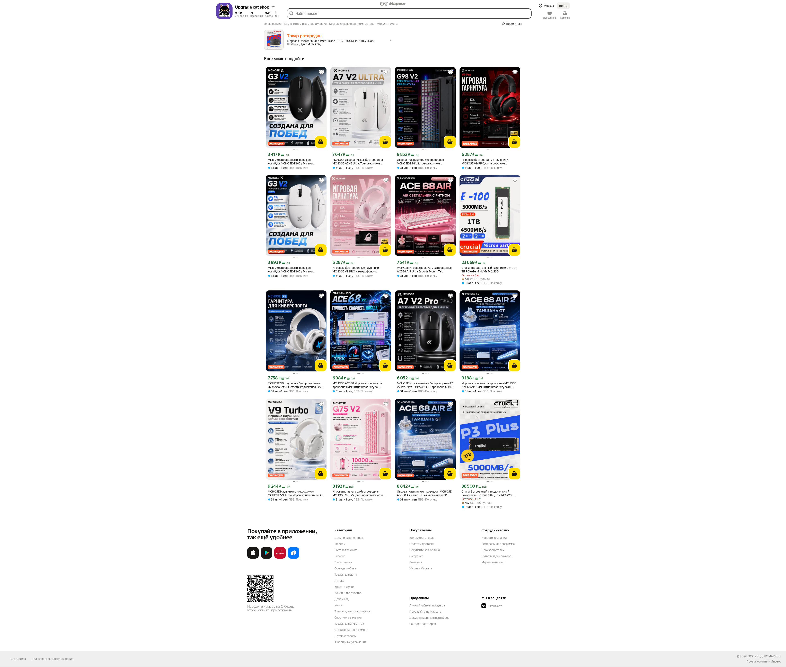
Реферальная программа (498, 544)
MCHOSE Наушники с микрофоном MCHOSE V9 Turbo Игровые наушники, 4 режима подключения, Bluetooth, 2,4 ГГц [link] (294, 493)
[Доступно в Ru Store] (293, 557)
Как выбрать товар (421, 537)
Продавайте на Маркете (425, 611)
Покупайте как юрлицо (424, 550)
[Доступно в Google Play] (266, 557)
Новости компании (494, 537)
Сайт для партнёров (422, 623)
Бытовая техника (345, 550)
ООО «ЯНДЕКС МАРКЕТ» (764, 656)
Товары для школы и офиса (352, 611)
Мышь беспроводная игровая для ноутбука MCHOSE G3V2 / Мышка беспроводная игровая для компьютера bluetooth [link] (294, 161)
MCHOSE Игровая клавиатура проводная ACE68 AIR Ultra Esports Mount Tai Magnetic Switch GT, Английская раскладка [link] (425, 269)
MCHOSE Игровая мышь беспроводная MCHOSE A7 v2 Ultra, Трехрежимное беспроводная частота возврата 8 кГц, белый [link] (358, 161)
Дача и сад (341, 599)
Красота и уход (344, 586)
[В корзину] (321, 142)
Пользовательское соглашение (52, 658)
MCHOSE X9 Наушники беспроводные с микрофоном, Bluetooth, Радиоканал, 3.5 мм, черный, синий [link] (294, 385)
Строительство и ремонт (351, 629)
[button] (273, 7)
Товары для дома (345, 574)
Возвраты (415, 562)
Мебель (339, 544)
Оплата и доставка (421, 544)
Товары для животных (349, 623)
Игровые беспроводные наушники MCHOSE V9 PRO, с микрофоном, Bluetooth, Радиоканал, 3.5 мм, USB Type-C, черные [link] (490, 161)
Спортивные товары (348, 617)
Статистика (18, 658)
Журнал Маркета (420, 568)
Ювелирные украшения (350, 642)
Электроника (343, 562)
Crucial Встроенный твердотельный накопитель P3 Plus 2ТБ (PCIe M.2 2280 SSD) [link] (488, 493)
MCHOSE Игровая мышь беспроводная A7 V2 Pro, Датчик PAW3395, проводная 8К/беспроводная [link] (425, 385)
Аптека (339, 580)
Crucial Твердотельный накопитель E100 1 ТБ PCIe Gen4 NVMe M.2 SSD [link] (489, 269)
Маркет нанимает (493, 562)
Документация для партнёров (429, 617)
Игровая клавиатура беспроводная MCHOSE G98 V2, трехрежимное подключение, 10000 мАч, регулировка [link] (423, 161)
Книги (338, 605)
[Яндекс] (776, 661)
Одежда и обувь (345, 568)
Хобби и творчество (347, 593)
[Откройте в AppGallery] (280, 557)
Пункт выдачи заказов (496, 556)
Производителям (493, 550)
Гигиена (339, 556)
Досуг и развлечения (348, 537)
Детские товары (345, 636)
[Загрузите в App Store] (253, 557)
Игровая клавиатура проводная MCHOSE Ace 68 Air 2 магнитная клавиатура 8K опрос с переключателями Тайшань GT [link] (489, 385)
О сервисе (416, 556)
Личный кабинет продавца (427, 605)
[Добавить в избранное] (321, 72)
